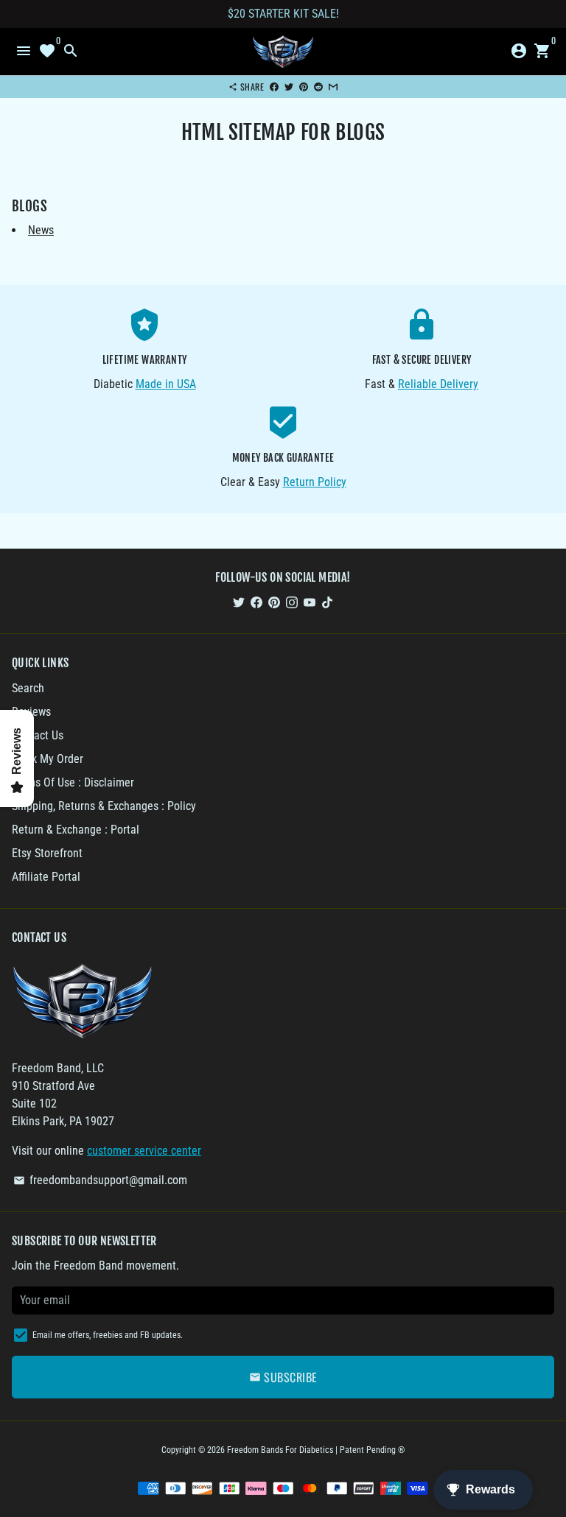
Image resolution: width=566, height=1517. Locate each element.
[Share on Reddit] (318, 86)
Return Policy (314, 482)
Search (28, 688)
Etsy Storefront (47, 853)
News (41, 230)
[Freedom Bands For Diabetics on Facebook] (256, 602)
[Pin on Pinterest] (303, 86)
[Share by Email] (333, 86)
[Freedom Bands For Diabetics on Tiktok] (327, 602)
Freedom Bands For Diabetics (280, 1450)
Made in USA (166, 384)
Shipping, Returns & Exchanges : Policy (104, 806)
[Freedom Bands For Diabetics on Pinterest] (274, 602)
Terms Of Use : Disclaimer (73, 782)
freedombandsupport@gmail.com (100, 1180)
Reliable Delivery (438, 384)
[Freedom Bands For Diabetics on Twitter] (239, 602)
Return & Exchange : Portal (75, 830)
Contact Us (37, 735)
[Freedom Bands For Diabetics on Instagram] (292, 602)
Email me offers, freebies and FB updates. (107, 1335)
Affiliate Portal (46, 877)
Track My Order (47, 759)
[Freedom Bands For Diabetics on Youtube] (309, 602)
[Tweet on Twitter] (288, 86)
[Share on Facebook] (274, 86)
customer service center (144, 1151)
